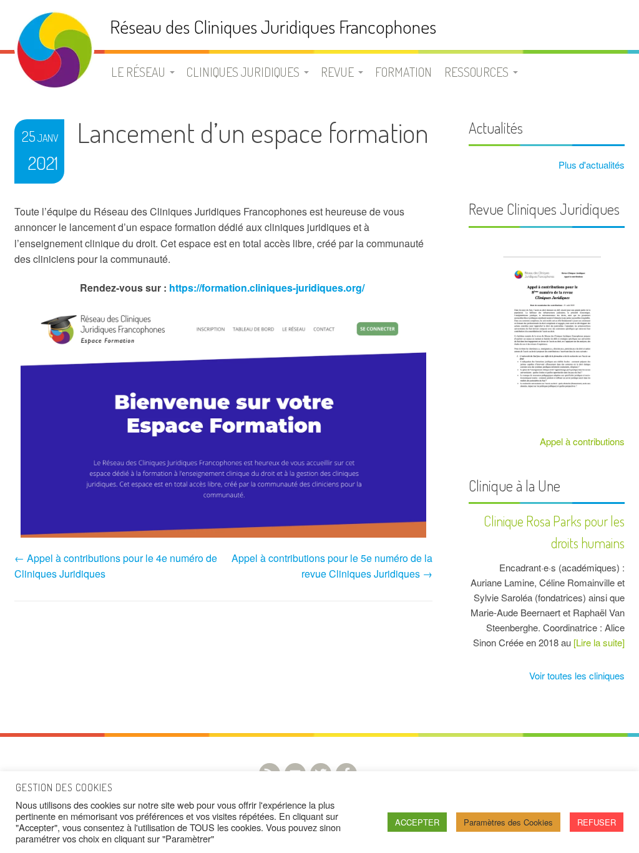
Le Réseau (138, 72)
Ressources (476, 72)
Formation (403, 72)
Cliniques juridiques (243, 72)
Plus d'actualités (590, 164)
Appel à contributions (582, 441)
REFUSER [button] (596, 822)
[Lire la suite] (599, 642)
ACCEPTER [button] (417, 822)
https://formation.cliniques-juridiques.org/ (266, 287)
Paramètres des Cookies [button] (508, 822)
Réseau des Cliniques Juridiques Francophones (273, 26)
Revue (337, 72)
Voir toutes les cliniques (576, 675)
